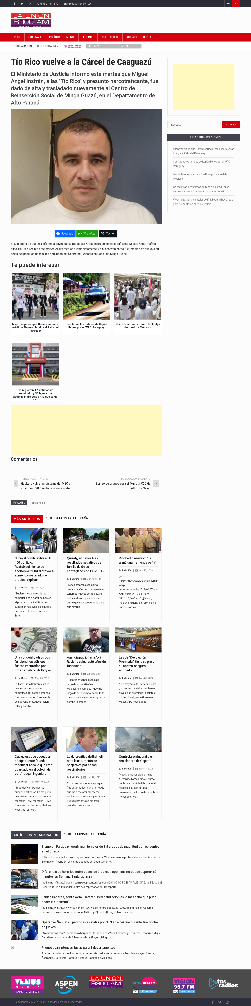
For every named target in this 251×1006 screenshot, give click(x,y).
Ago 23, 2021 (94, 674)
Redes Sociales (46, 46)
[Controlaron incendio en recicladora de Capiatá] (138, 739)
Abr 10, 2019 (146, 570)
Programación (23, 46)
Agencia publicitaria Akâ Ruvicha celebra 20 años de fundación (86, 661)
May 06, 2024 (146, 678)
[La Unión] (125, 20)
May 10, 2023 (42, 781)
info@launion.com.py (79, 3)
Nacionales (35, 37)
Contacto (150, 37)
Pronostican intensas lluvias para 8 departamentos (78, 947)
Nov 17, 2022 (146, 768)
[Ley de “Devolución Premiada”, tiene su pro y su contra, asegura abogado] (138, 640)
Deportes (88, 37)
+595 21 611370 (48, 3)
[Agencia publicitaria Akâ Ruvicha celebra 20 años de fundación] (86, 640)
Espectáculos (110, 37)
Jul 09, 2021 (41, 587)
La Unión (22, 587)
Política (54, 37)
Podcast (131, 37)
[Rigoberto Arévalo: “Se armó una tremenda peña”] (138, 540)
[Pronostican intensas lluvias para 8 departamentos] (24, 952)
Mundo (71, 37)
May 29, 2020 (42, 678)
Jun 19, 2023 (94, 777)
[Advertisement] (86, 430)
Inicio (17, 37)
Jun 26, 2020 (94, 579)
